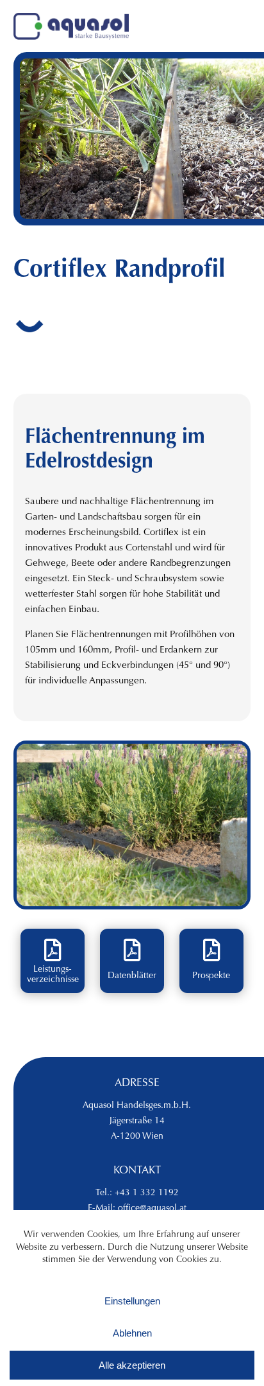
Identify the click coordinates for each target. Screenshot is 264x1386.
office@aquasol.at (152, 1208)
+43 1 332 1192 (147, 1193)
